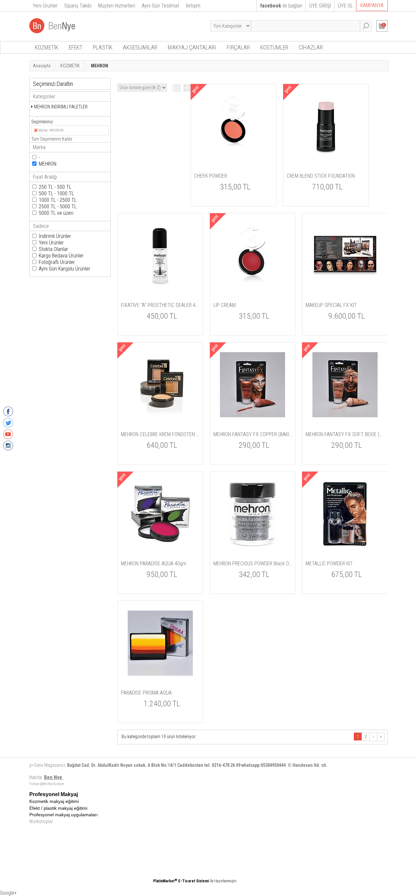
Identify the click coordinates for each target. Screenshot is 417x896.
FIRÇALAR (238, 47)
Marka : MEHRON (51, 130)
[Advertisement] (233, 837)
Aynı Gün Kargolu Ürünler (64, 269)
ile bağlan (281, 6)
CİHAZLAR (311, 47)
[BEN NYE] (53, 31)
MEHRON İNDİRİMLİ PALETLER (61, 106)
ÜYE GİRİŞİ (320, 6)
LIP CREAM (224, 305)
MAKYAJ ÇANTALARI (192, 47)
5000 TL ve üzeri (56, 213)
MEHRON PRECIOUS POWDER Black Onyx (252, 563)
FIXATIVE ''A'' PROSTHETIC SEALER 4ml (160, 305)
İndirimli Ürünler (55, 236)
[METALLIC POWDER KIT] (345, 545)
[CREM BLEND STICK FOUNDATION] (325, 157)
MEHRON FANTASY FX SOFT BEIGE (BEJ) (345, 434)
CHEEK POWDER (210, 176)
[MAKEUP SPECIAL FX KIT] (345, 286)
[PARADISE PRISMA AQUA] (160, 674)
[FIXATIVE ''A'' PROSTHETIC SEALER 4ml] (160, 286)
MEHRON (47, 164)
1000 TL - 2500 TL (58, 200)
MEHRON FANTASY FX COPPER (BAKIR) (252, 434)
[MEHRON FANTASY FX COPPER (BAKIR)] (252, 416)
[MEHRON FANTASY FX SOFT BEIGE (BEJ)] (345, 416)
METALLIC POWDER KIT (329, 563)
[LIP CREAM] (252, 286)
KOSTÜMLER (274, 47)
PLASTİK (102, 47)
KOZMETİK (46, 47)
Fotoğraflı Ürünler (57, 262)
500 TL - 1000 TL (56, 193)
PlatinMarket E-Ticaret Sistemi (181, 881)
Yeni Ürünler (51, 243)
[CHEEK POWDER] (233, 157)
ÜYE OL (345, 6)
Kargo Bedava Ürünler (61, 256)
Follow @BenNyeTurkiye (46, 784)
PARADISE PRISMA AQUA (146, 693)
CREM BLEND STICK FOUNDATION (321, 176)
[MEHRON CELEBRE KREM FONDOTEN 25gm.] (160, 416)
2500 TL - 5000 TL (58, 206)
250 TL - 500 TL (55, 187)
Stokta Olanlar (53, 249)
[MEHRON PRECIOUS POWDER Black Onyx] (252, 545)
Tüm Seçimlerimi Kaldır (51, 139)
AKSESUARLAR (140, 47)
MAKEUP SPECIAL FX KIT (331, 305)
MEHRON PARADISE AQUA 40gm (153, 563)
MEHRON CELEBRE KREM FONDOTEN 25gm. (160, 434)
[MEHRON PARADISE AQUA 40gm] (160, 545)
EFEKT (75, 47)
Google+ (8, 893)
